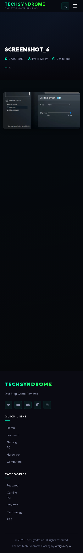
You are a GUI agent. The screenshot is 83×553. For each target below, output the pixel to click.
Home (11, 427)
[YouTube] (18, 405)
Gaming (12, 442)
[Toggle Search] (65, 6)
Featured (13, 435)
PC (9, 447)
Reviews (12, 505)
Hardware (13, 454)
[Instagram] (47, 405)
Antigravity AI (63, 546)
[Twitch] (37, 405)
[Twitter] (8, 405)
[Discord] (28, 405)
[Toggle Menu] (74, 6)
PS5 (9, 519)
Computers (14, 461)
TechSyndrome (25, 4)
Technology (14, 512)
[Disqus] (41, 196)
